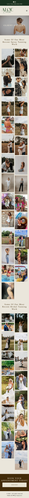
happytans (19, 495)
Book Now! (27, 243)
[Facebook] (13, 2)
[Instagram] (15, 2)
